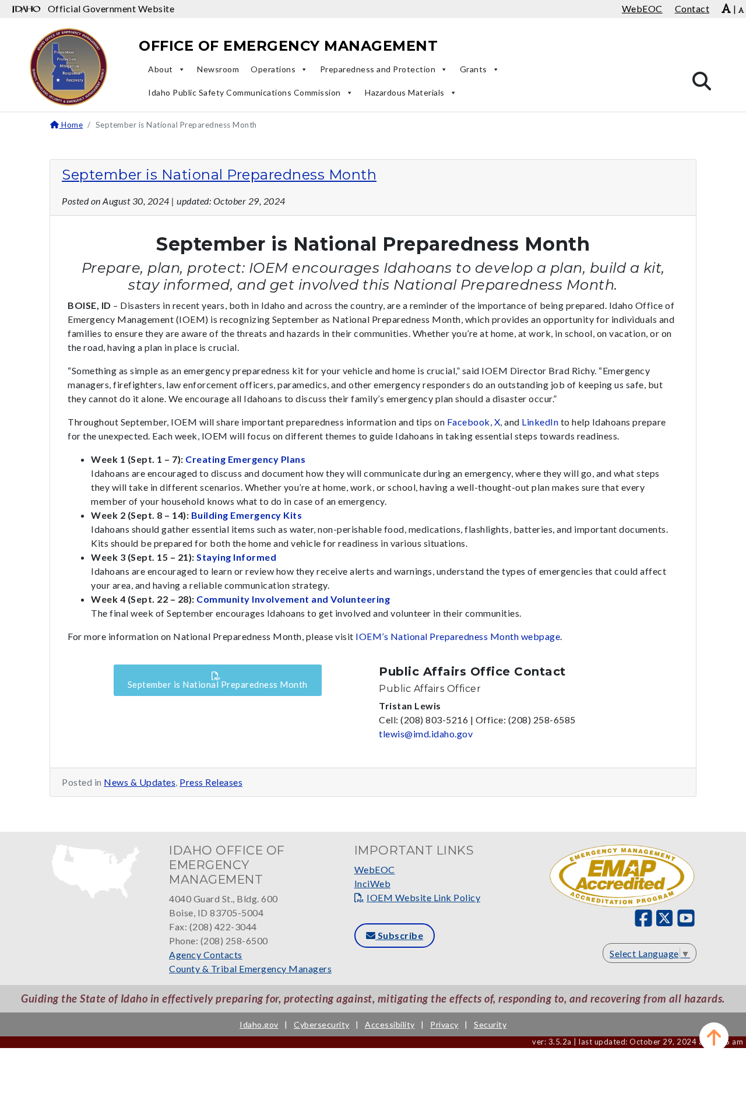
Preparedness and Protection (378, 69)
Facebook (468, 421)
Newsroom (218, 69)
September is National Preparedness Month (219, 174)
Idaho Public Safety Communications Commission (244, 92)
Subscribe (399, 935)
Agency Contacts (205, 954)
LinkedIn (540, 421)
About (160, 69)
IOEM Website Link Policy (423, 897)
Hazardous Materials (405, 92)
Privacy (444, 1024)
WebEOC (374, 869)
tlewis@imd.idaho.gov (426, 733)
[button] (714, 1037)
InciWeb (372, 883)
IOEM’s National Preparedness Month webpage (458, 636)
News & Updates (139, 781)
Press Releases (211, 781)
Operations (273, 69)
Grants (473, 69)
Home (71, 124)
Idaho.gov (259, 1024)
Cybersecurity (322, 1024)
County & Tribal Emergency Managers (250, 968)
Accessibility (390, 1024)
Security (490, 1024)
